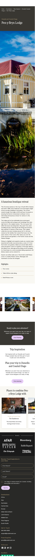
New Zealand (17, 9)
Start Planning (17, 337)
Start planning (17, 381)
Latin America (5, 514)
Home (3, 9)
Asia (2, 500)
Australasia (9, 9)
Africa (3, 497)
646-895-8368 (5, 530)
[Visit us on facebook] (2, 548)
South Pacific (5, 523)
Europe (3, 509)
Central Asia (4, 506)
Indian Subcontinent (6, 511)
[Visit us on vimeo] (7, 548)
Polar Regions (5, 520)
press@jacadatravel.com (8, 540)
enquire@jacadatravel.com (8, 533)
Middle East (4, 517)
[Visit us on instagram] (10, 548)
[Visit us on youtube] (5, 548)
